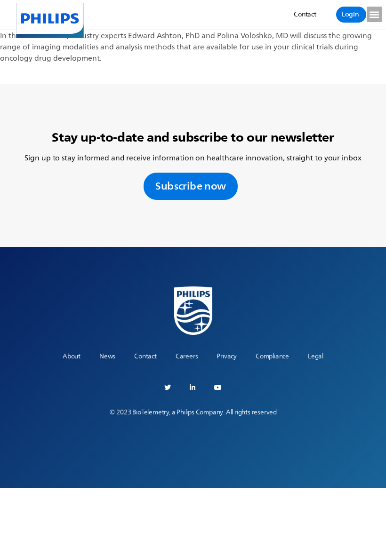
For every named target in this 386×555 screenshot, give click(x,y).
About (71, 356)
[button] (374, 14)
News (107, 356)
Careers (187, 356)
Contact (145, 356)
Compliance (272, 356)
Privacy (227, 356)
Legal (315, 356)
